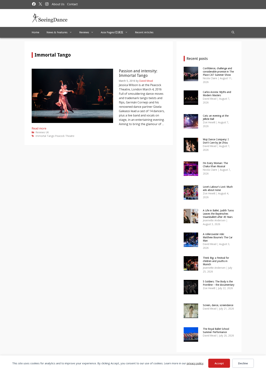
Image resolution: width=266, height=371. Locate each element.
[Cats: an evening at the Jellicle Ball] (191, 126)
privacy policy (195, 363)
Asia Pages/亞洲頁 (112, 32)
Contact (72, 4)
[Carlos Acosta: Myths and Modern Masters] (191, 102)
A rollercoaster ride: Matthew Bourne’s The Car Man (218, 237)
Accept (219, 363)
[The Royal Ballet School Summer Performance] (191, 339)
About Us (58, 4)
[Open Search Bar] (233, 32)
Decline (243, 363)
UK (47, 132)
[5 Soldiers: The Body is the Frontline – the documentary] (191, 292)
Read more (39, 128)
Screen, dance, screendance (218, 305)
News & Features (57, 32)
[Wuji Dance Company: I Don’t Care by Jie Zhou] (191, 150)
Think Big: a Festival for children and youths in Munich (216, 261)
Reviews (84, 32)
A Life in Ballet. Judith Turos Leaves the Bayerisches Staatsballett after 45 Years (218, 213)
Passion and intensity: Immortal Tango (138, 73)
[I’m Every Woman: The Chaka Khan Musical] (191, 173)
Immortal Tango (45, 136)
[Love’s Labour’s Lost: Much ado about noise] (191, 197)
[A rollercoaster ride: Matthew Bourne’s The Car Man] (191, 244)
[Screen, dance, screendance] (191, 316)
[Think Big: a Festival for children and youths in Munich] (191, 268)
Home (35, 32)
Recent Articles (144, 32)
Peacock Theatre (64, 136)
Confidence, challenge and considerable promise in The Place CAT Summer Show (218, 71)
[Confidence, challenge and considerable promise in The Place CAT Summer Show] (191, 79)
